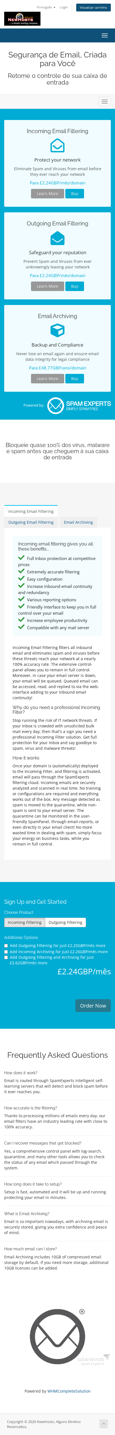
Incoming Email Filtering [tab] (31, 511)
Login (64, 7)
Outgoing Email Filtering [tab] (31, 522)
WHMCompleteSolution (69, 1391)
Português (45, 7)
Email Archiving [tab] (78, 522)
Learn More (47, 193)
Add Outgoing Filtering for (58, 945)
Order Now (93, 1005)
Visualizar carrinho (93, 7)
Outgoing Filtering (65, 922)
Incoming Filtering (25, 922)
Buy (74, 193)
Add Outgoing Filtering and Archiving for (52, 960)
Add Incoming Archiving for (59, 951)
